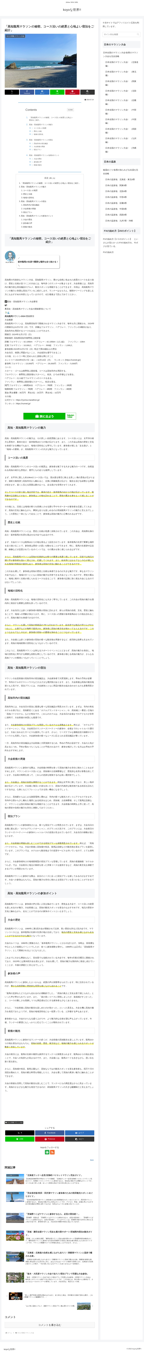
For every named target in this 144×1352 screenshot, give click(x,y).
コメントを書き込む (49, 1325)
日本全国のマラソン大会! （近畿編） (120, 102)
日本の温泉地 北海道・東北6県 (120, 179)
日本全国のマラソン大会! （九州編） (120, 140)
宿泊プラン (38, 149)
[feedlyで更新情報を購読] (47, 1152)
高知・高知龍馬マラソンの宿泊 (41, 140)
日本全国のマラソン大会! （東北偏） (120, 73)
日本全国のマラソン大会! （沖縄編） (120, 150)
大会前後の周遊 (39, 146)
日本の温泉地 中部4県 (116, 197)
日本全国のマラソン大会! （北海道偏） (121, 64)
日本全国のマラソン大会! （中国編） (120, 121)
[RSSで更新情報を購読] (52, 1152)
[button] (87, 92)
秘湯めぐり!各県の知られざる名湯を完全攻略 (120, 172)
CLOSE (70, 109)
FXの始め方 (108, 252)
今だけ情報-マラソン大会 (15, 1122)
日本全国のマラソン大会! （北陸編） (120, 93)
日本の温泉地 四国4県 (116, 215)
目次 (46, 178)
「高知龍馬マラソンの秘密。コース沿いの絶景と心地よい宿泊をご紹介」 (51, 118)
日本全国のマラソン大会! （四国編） (120, 131)
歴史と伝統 (38, 131)
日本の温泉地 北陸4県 (116, 191)
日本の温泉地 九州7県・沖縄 (119, 221)
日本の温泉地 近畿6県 (116, 203)
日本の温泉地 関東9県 (116, 185)
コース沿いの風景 (40, 128)
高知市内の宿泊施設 (41, 143)
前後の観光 (38, 165)
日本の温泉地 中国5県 (116, 209)
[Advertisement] (121, 274)
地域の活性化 (38, 134)
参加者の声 (38, 162)
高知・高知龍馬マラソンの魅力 (41, 124)
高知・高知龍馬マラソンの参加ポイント (44, 155)
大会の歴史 (38, 159)
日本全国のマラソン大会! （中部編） (120, 112)
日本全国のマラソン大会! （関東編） (120, 83)
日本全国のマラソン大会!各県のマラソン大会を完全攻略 (120, 54)
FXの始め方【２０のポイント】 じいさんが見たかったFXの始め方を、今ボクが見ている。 (120, 243)
